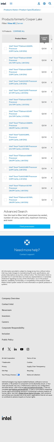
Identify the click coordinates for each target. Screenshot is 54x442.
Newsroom (7, 310)
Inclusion (6, 334)
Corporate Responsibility (13, 328)
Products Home (11, 10)
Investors (6, 316)
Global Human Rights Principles (29, 393)
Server (20, 23)
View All (11, 23)
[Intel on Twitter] (9, 349)
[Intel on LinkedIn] (15, 349)
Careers (5, 322)
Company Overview (11, 298)
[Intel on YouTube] (22, 349)
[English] (44, 3)
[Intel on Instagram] (28, 349)
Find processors (27, 226)
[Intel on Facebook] (3, 349)
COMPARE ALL (19, 31)
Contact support (27, 254)
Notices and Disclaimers (20, 389)
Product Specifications (29, 10)
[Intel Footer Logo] (7, 418)
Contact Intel (7, 304)
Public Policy (7, 339)
